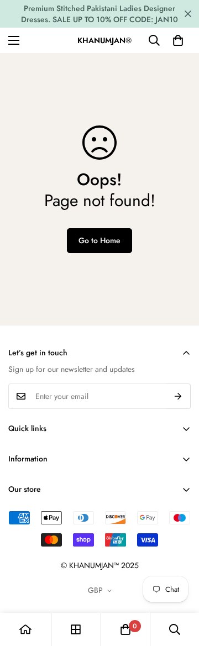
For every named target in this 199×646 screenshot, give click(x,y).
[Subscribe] (178, 396)
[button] (178, 40)
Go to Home (99, 240)
